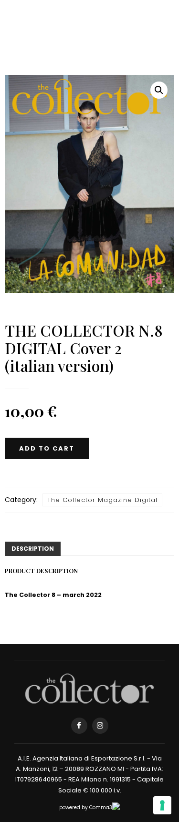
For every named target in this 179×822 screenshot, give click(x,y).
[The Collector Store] (89, 688)
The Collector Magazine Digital (102, 499)
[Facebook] (79, 726)
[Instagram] (100, 726)
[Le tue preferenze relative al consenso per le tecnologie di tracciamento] (162, 805)
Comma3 (100, 807)
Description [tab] (32, 549)
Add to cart (46, 448)
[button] (159, 90)
